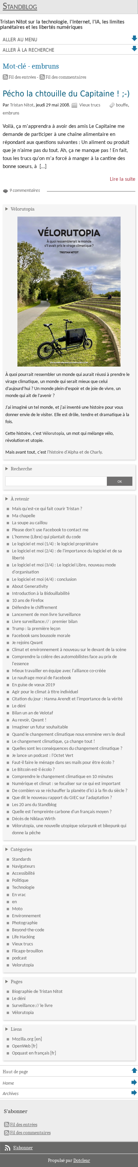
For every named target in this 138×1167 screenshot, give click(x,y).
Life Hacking (23, 937)
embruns (11, 113)
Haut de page (15, 1072)
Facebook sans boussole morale (41, 635)
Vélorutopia (22, 209)
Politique (20, 880)
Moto (17, 909)
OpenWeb (21, 1046)
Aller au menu (20, 39)
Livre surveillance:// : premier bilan (44, 621)
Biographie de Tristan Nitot (37, 991)
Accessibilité (23, 873)
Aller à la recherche (28, 50)
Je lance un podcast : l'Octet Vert (42, 755)
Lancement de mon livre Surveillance (46, 614)
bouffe (122, 105)
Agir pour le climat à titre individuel (45, 692)
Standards (21, 859)
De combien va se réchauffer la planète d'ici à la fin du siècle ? (69, 790)
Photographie (25, 923)
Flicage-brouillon (27, 951)
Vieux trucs (89, 105)
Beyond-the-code (28, 930)
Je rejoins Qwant (27, 642)
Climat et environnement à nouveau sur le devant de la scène (69, 649)
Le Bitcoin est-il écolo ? (33, 769)
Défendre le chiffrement (34, 607)
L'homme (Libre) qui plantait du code (46, 537)
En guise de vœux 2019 (33, 685)
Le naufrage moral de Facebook (41, 678)
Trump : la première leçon (36, 628)
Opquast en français (30, 1053)
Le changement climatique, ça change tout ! (53, 741)
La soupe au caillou (29, 523)
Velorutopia (23, 965)
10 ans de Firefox (28, 600)
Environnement (26, 916)
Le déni (18, 706)
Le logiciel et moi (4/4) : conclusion (44, 579)
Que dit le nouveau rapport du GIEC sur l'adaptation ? (62, 797)
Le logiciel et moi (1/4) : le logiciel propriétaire (55, 544)
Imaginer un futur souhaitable (40, 727)
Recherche (21, 469)
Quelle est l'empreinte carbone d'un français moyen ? (62, 811)
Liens (16, 1029)
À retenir (20, 499)
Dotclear (81, 1160)
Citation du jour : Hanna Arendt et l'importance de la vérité (67, 699)
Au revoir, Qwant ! (29, 720)
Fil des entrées (22, 77)
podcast (19, 958)
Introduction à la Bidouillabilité (41, 593)
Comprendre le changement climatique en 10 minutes (62, 776)
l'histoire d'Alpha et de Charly (74, 452)
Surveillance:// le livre (32, 1005)
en (14, 902)
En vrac (19, 895)
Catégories (21, 849)
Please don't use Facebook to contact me (50, 530)
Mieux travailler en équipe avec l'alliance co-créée (59, 671)
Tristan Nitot (21, 105)
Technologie (23, 887)
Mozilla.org (22, 1039)
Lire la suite (122, 179)
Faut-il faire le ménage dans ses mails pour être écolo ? (63, 762)
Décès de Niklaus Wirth (33, 819)
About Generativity (30, 586)
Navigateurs (23, 866)
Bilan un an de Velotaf (32, 713)
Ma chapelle (23, 516)
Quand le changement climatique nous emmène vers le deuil (68, 734)
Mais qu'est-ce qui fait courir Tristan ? (47, 509)
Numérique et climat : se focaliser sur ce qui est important (66, 783)
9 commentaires (24, 190)
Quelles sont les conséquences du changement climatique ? (67, 748)
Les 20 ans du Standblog (34, 804)
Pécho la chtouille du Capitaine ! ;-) (66, 93)
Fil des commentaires (66, 77)
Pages (16, 982)
